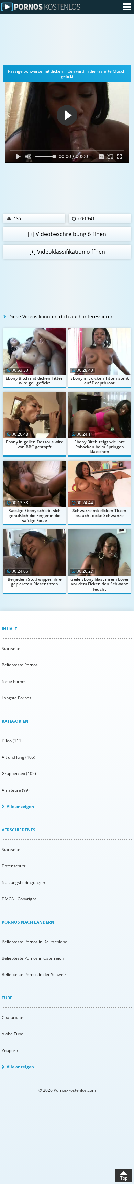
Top (123, 1178)
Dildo (12, 741)
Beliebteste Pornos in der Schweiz (34, 975)
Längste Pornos (16, 698)
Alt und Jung (18, 757)
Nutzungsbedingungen (23, 882)
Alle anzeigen (20, 806)
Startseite (11, 648)
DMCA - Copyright (19, 899)
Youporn (10, 1050)
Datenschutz (14, 866)
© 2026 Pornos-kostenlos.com (67, 1090)
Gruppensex (19, 774)
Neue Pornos (14, 681)
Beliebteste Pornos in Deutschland (34, 942)
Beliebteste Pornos (20, 665)
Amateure (16, 790)
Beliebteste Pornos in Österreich (33, 958)
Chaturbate (12, 1017)
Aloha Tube (12, 1034)
